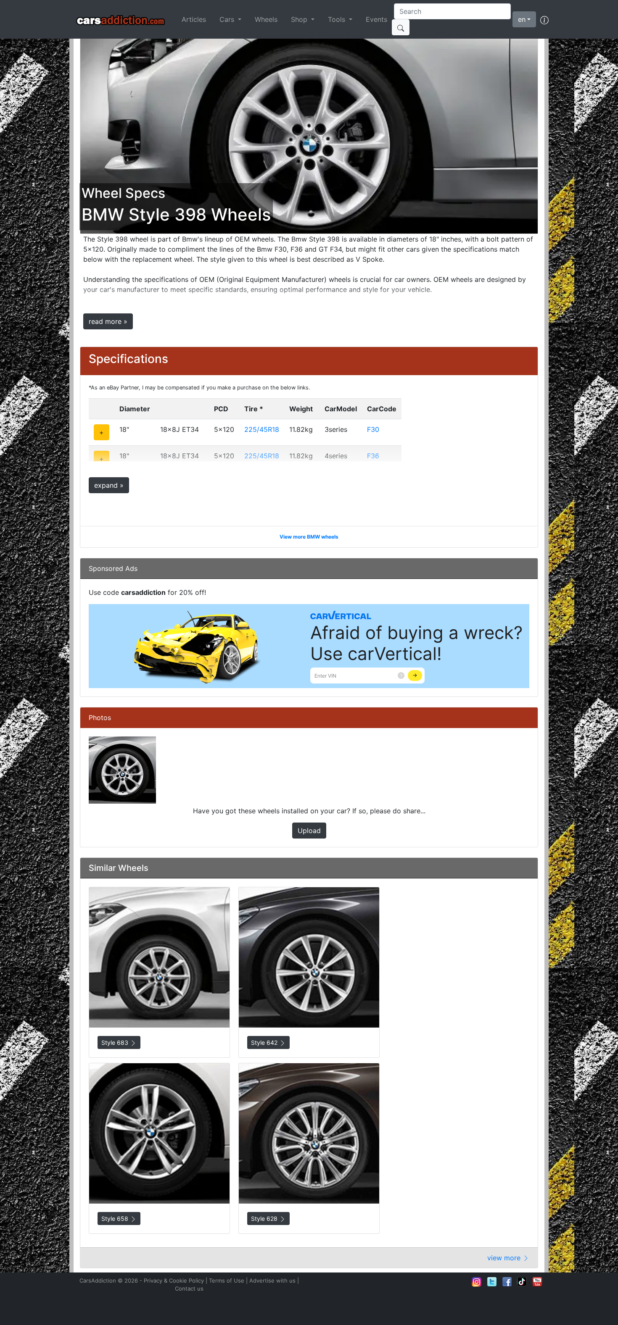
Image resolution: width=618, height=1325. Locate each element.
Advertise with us (272, 1280)
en (522, 19)
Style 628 (265, 1218)
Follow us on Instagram (477, 1282)
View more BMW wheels (309, 537)
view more (505, 1258)
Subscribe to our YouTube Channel (537, 1282)
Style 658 (115, 1218)
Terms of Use (226, 1280)
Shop (300, 19)
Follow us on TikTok (522, 1282)
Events (376, 19)
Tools (337, 19)
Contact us (189, 1288)
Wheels (266, 19)
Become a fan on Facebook (507, 1282)
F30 (373, 429)
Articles (194, 19)
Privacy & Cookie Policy (174, 1280)
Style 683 (115, 1042)
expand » (109, 485)
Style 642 (265, 1042)
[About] (544, 19)
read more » (108, 321)
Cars (227, 19)
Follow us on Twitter (492, 1282)
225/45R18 (261, 429)
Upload (309, 830)
